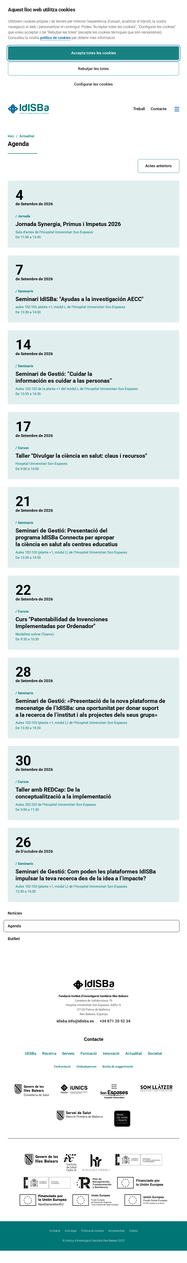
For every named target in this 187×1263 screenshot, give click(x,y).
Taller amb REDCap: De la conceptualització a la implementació (63, 793)
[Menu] (176, 110)
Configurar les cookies (93, 84)
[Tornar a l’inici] (170, 1242)
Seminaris (25, 291)
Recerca (49, 1053)
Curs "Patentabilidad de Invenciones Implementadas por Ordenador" (62, 622)
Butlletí (14, 938)
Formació (89, 1053)
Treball (139, 109)
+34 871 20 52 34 (115, 1021)
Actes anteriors (158, 166)
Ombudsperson (86, 1066)
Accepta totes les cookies (93, 53)
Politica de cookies (92, 1230)
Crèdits (133, 1230)
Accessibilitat (116, 1230)
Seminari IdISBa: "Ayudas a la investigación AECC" (79, 299)
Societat (155, 1053)
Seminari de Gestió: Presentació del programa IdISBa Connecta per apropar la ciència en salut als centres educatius (67, 537)
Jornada (24, 216)
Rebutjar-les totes (93, 68)
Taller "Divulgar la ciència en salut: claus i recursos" (81, 455)
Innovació (111, 1053)
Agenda (14, 926)
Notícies (15, 913)
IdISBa (30, 1053)
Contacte (158, 109)
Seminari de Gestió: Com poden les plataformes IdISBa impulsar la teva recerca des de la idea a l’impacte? (86, 875)
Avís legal (70, 1230)
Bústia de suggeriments (117, 1066)
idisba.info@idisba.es (75, 1021)
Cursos (23, 448)
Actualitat (133, 1053)
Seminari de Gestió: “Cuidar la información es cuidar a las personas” (64, 377)
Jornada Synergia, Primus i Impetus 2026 (68, 224)
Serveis (68, 1053)
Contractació (62, 1066)
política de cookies (55, 38)
